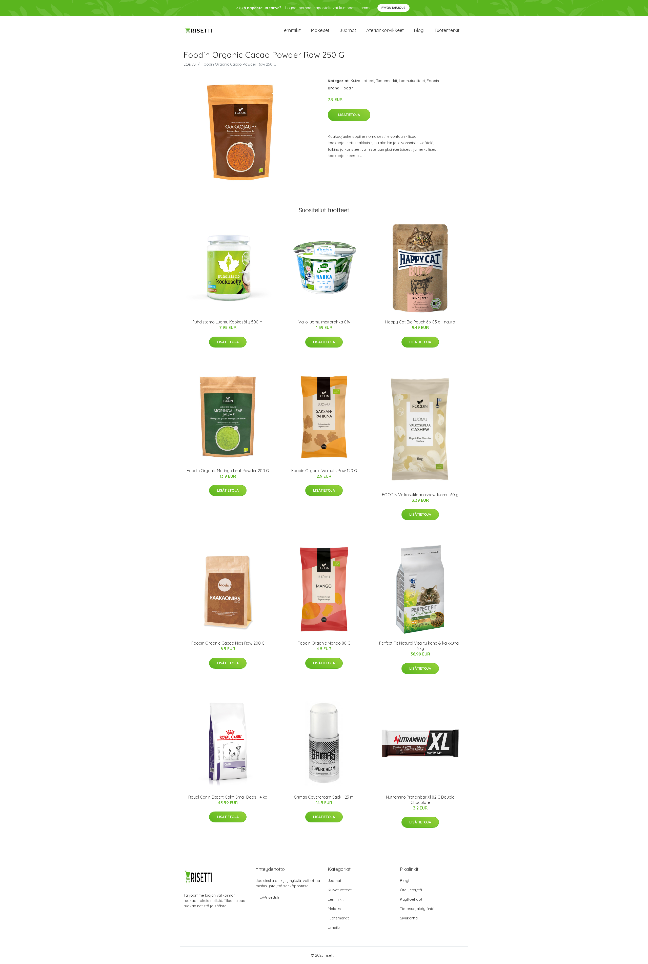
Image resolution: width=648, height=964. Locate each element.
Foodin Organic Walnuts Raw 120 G (324, 470)
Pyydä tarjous (393, 8)
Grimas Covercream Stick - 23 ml (324, 797)
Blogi (419, 30)
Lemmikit (291, 30)
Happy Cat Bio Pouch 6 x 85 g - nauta (420, 321)
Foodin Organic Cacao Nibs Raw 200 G (228, 643)
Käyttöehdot (411, 899)
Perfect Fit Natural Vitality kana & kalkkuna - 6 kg (420, 646)
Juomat (347, 30)
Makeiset (320, 30)
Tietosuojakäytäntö (417, 908)
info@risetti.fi (267, 897)
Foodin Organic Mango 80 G (324, 643)
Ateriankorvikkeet (385, 30)
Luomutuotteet (412, 80)
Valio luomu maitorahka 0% (324, 321)
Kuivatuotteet (362, 80)
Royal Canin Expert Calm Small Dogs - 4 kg (227, 797)
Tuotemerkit (446, 30)
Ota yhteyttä (411, 890)
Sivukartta (409, 918)
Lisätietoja (349, 114)
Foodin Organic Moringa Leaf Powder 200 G (228, 470)
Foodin (433, 80)
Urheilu (334, 927)
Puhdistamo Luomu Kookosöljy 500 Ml (227, 321)
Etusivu (190, 64)
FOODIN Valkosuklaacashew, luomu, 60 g (420, 494)
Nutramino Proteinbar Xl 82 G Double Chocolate (420, 800)
